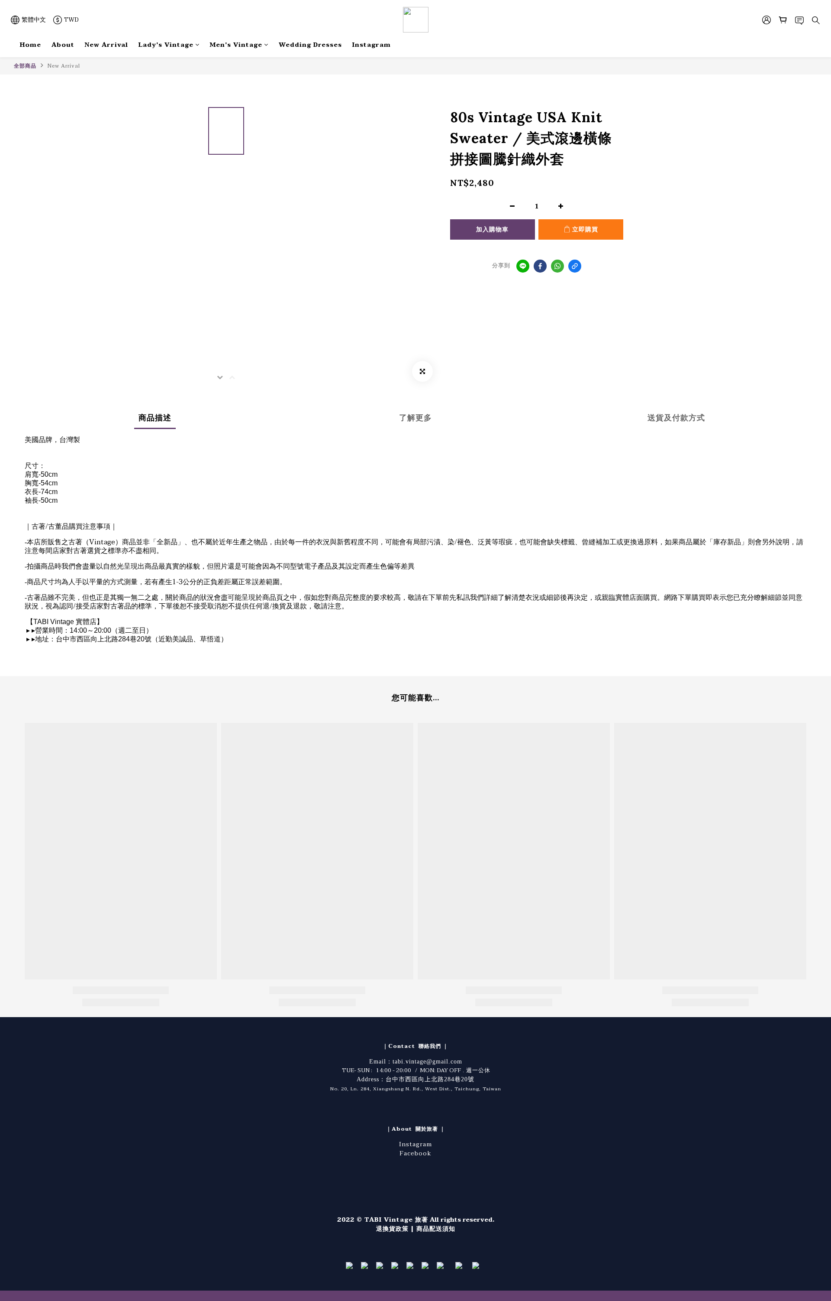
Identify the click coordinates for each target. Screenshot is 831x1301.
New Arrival (106, 44)
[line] (522, 266)
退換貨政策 (392, 1229)
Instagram (371, 44)
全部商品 (25, 66)
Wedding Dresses (310, 44)
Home (30, 44)
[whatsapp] (557, 266)
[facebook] (540, 266)
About (63, 44)
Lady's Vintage (165, 44)
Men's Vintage (236, 44)
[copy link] (574, 266)
